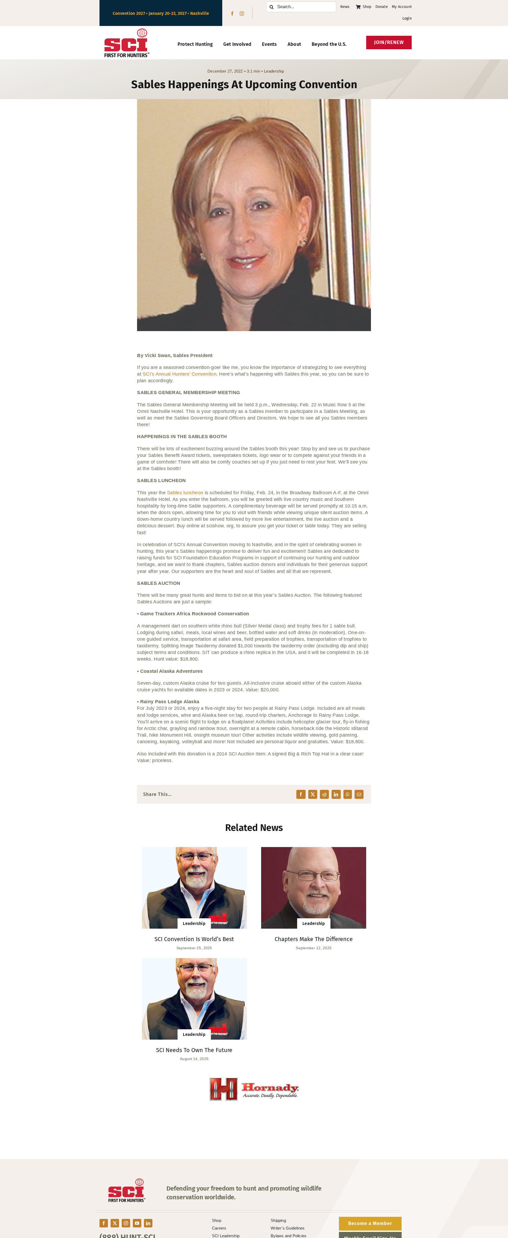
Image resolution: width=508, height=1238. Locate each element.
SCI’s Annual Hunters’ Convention (179, 374)
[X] (313, 794)
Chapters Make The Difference (314, 939)
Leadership (274, 71)
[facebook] (232, 13)
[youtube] (137, 1223)
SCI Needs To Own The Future (194, 1050)
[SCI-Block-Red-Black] (127, 30)
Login (407, 18)
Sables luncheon (185, 492)
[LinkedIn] (336, 794)
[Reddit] (324, 794)
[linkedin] (148, 1223)
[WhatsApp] (347, 794)
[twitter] (115, 1223)
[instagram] (242, 13)
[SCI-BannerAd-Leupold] (254, 1080)
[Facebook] (301, 794)
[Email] (359, 794)
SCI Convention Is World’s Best (194, 939)
